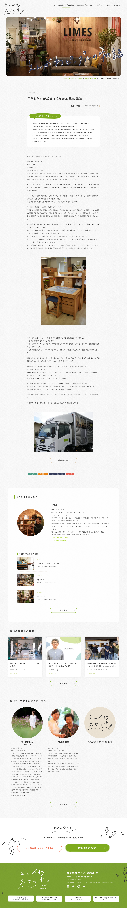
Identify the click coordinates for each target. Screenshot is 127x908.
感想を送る (65, 460)
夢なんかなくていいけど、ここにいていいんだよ (24, 665)
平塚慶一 (43, 474)
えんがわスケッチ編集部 (100, 743)
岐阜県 (70, 474)
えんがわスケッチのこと (103, 5)
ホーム (53, 5)
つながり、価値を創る (91, 78)
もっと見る (63, 610)
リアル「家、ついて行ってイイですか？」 (49, 563)
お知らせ (117, 5)
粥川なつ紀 (27, 743)
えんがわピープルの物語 (66, 5)
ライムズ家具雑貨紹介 (60, 540)
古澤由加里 (63, 743)
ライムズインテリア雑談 (60, 537)
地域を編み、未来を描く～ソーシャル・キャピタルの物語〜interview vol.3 (101, 665)
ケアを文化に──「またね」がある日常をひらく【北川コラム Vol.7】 (63, 665)
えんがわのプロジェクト (85, 5)
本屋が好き (40, 579)
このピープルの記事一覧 (91, 106)
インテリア (33, 474)
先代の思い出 (41, 596)
